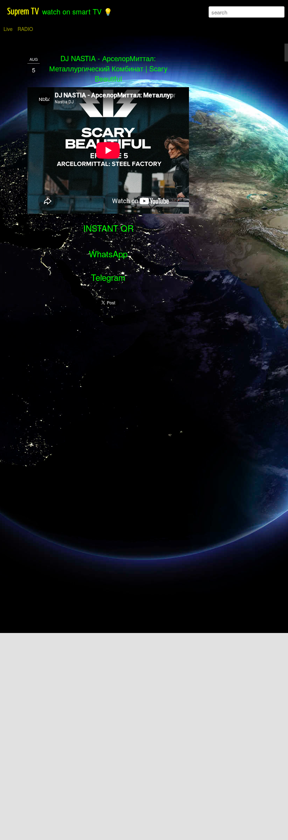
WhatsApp (108, 253)
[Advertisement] (227, 165)
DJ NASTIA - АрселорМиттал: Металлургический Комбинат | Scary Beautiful (108, 68)
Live (8, 28)
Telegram (108, 277)
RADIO (25, 28)
